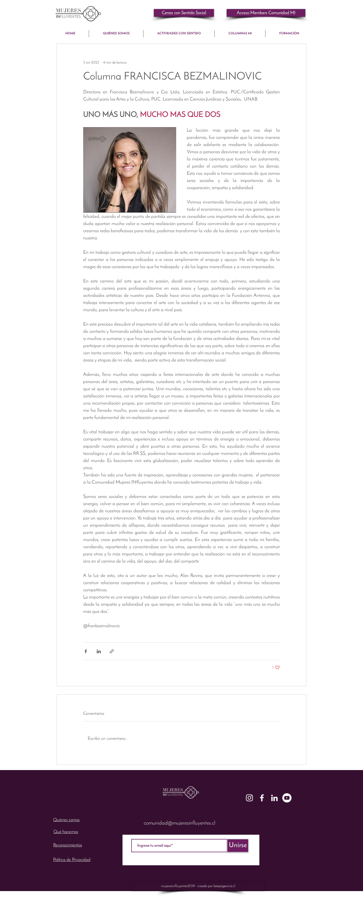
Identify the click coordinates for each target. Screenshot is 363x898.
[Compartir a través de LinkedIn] (98, 651)
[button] (266, 13)
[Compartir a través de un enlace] (111, 651)
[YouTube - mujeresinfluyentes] (287, 798)
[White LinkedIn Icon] (274, 798)
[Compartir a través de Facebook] (85, 651)
